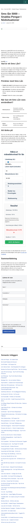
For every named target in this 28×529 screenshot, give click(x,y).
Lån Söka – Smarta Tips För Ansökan (10, 481)
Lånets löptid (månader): (13, 166)
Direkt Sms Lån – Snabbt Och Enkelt (9, 519)
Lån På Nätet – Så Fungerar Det (8, 364)
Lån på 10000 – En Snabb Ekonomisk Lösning (12, 517)
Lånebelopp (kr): (10, 159)
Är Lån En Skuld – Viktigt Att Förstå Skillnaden (12, 467)
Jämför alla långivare (14, 242)
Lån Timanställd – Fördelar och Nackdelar (11, 396)
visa (6, 61)
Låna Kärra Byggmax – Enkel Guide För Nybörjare (13, 425)
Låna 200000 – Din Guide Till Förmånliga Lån (11, 476)
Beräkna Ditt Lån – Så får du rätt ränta (10, 501)
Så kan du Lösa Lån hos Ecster (8, 522)
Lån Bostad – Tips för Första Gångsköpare (11, 411)
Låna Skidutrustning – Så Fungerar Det (10, 418)
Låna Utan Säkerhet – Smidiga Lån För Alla (11, 473)
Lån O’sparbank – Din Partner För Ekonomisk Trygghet (14, 441)
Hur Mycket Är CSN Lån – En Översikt (10, 394)
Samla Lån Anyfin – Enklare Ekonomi (9, 446)
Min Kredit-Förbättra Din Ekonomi (9, 362)
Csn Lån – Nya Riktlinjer (6, 491)
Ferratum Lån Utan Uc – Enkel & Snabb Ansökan (12, 428)
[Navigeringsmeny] (25, 2)
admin (3, 22)
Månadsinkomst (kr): (11, 174)
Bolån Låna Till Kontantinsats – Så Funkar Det (11, 385)
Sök (2, 346)
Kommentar (6, 304)
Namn (4, 287)
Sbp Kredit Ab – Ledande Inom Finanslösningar (12, 382)
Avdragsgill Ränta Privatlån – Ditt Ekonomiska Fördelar (14, 448)
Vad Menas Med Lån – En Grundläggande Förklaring (13, 391)
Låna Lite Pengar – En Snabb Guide (9, 359)
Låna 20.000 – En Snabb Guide (8, 510)
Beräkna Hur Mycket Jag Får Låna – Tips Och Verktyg (14, 369)
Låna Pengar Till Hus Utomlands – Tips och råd (12, 478)
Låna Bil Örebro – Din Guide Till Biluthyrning (11, 423)
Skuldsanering (12, 198)
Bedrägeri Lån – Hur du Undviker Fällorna (10, 380)
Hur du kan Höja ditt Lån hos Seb (9, 456)
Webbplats (5, 299)
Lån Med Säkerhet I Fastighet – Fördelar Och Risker (13, 508)
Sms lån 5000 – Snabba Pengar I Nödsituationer (12, 503)
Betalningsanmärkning (15, 185)
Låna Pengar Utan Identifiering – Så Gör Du (11, 453)
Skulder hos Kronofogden (12, 192)
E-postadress (6, 293)
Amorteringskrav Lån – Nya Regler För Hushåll (12, 443)
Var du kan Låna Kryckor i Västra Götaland (11, 434)
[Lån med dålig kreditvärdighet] (5, 2)
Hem (2, 9)
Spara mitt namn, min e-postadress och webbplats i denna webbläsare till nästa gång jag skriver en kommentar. (14, 326)
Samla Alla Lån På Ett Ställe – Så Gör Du (10, 451)
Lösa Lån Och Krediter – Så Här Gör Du (10, 505)
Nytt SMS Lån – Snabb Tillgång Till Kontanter (11, 494)
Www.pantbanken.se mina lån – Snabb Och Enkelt (13, 420)
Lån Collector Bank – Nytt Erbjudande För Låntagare (13, 366)
